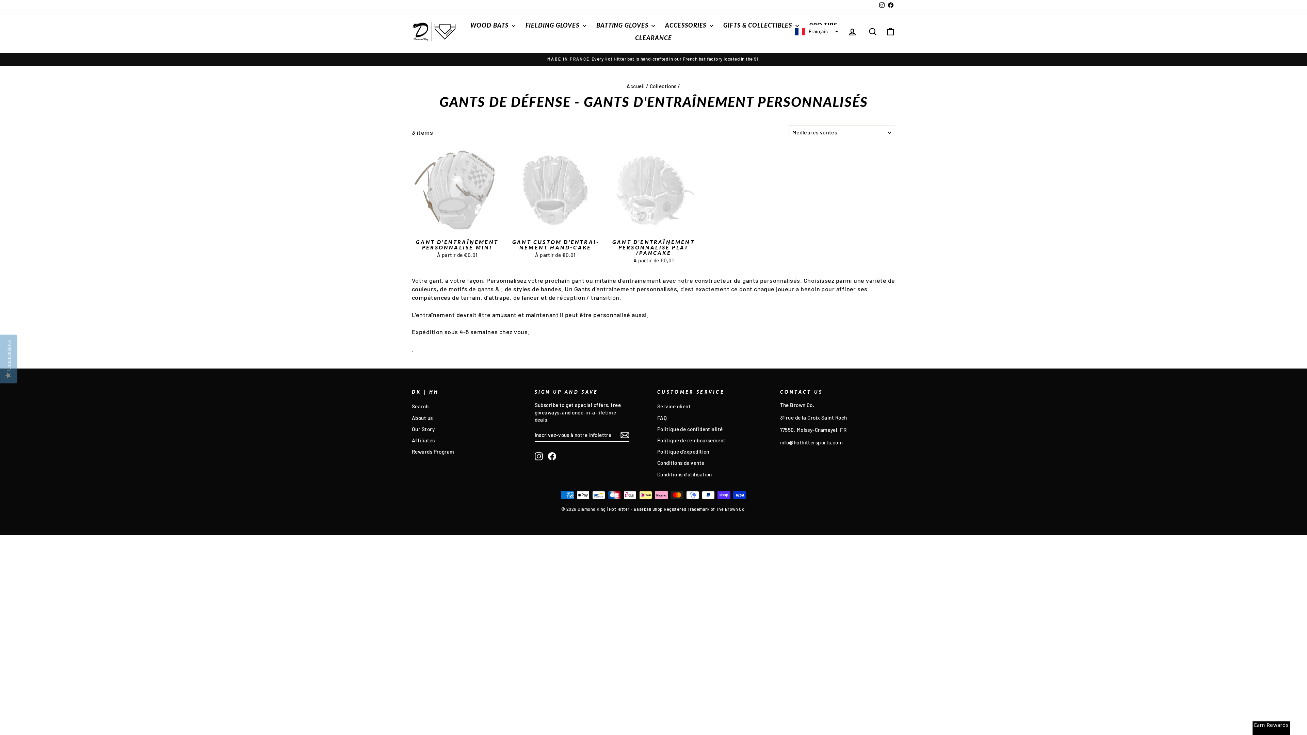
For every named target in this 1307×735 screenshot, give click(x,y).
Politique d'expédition (683, 451)
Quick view (457, 228)
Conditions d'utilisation (684, 474)
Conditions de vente (681, 463)
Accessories (686, 25)
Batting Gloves (623, 25)
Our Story (423, 429)
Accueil (636, 86)
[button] (816, 31)
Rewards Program (433, 451)
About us (422, 418)
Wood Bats (490, 25)
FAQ (662, 418)
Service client (674, 406)
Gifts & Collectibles (758, 25)
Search (420, 406)
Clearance (653, 38)
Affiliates (423, 440)
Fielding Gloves (553, 25)
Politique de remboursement (691, 440)
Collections (663, 86)
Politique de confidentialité (690, 429)
